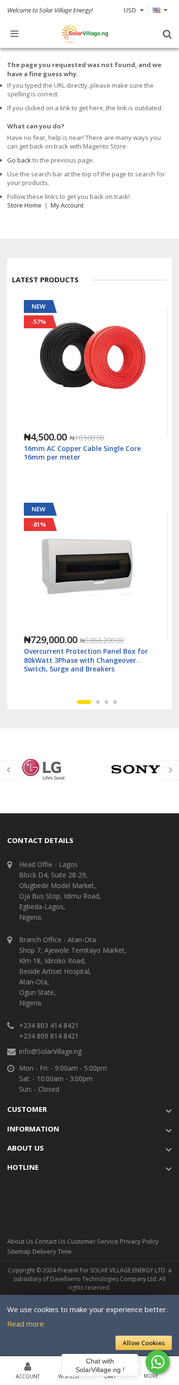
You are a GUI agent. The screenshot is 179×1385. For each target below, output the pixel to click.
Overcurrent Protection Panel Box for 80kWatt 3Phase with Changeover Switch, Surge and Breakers (86, 659)
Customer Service (92, 1241)
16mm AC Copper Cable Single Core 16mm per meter (82, 453)
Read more (25, 1323)
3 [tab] (106, 702)
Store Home (24, 205)
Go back (19, 160)
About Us (20, 1241)
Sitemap (19, 1251)
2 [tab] (98, 702)
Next (169, 770)
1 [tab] (84, 702)
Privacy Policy (139, 1241)
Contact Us (50, 1241)
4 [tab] (115, 702)
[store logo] (85, 33)
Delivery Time (52, 1251)
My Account (67, 205)
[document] (89, 1326)
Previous (9, 770)
